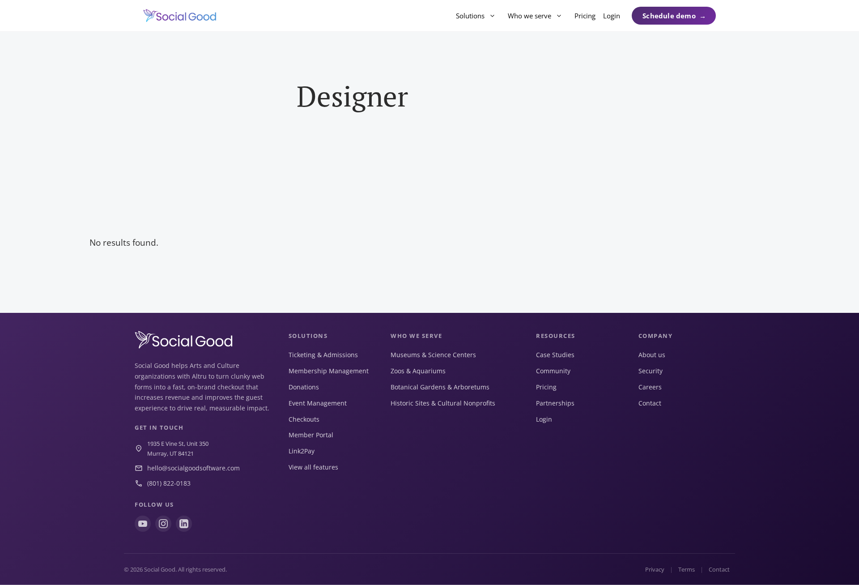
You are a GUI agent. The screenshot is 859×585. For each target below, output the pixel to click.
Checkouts (304, 419)
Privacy (654, 569)
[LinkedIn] (184, 524)
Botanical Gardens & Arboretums (440, 387)
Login (611, 15)
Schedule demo (669, 15)
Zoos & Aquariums (418, 371)
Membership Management (329, 371)
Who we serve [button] (529, 15)
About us (651, 354)
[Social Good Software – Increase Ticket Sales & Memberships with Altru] (180, 15)
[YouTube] (143, 524)
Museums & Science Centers (433, 354)
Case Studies (555, 354)
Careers (650, 387)
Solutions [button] (470, 15)
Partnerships (555, 403)
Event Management (318, 403)
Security (650, 371)
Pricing (584, 15)
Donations (304, 387)
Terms (686, 569)
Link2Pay (302, 451)
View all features (313, 467)
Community (553, 371)
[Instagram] (163, 524)
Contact (649, 403)
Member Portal (311, 435)
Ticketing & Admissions (323, 354)
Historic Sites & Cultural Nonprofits (443, 403)
